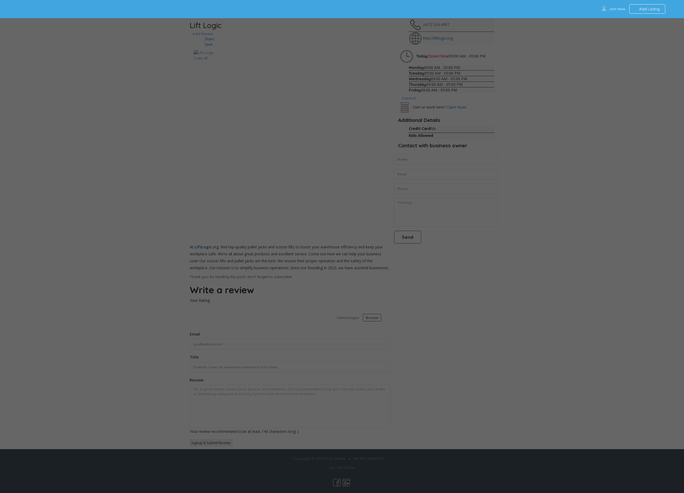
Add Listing (649, 8)
